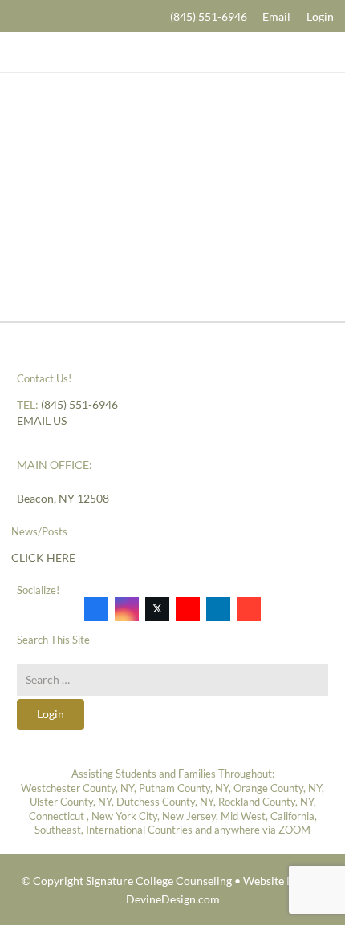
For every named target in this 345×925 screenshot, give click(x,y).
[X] (157, 609)
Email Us (42, 420)
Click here (43, 557)
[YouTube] (188, 609)
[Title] (172, 52)
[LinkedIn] (218, 609)
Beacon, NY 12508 (63, 498)
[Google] (249, 609)
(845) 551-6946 (79, 404)
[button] (16, 16)
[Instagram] (127, 609)
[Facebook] (96, 609)
